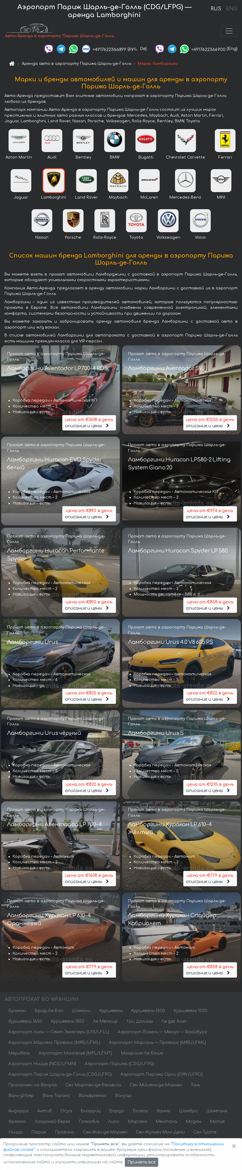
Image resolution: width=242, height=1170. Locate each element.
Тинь (195, 1085)
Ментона (166, 1121)
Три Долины (139, 1021)
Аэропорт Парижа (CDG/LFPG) (119, 1064)
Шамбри (188, 1111)
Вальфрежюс (93, 1095)
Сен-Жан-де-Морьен (105, 1132)
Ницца (15, 1132)
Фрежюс (17, 1121)
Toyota (136, 237)
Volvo (200, 237)
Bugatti (145, 157)
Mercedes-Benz (185, 197)
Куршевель (110, 1011)
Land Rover (86, 197)
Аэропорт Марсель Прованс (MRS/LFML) (54, 1042)
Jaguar (21, 197)
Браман (17, 1011)
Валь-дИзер (21, 1095)
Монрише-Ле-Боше (142, 1053)
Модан (193, 1121)
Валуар (123, 1095)
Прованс (64, 1132)
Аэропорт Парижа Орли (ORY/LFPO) (161, 1074)
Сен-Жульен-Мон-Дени (160, 1132)
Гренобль (89, 1121)
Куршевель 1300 (148, 1011)
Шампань (216, 1111)
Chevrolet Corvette (185, 157)
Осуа (66, 1111)
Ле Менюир (105, 1021)
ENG (231, 8)
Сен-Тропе (204, 1132)
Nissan (41, 237)
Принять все (141, 1162)
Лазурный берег (52, 1121)
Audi (52, 157)
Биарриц (91, 1111)
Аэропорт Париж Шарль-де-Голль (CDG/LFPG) (60, 1074)
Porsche (73, 237)
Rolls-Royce (104, 237)
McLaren (149, 197)
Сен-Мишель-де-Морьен (156, 1085)
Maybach (118, 197)
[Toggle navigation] (229, 31)
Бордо (116, 1111)
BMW (115, 157)
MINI (221, 197)
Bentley (83, 157)
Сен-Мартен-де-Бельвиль (93, 1085)
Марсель (137, 1121)
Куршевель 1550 (190, 1011)
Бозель (140, 1111)
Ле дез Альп (174, 1021)
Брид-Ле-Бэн (49, 1011)
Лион (113, 1121)
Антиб (44, 1111)
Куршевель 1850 (67, 1021)
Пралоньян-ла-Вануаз (32, 1085)
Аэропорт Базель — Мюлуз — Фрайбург (162, 1032)
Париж (38, 1132)
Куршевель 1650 (25, 1021)
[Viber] (48, 49)
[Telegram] (61, 49)
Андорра (18, 1111)
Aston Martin (19, 157)
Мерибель (19, 1053)
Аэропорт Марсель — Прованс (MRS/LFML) (157, 1042)
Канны (163, 1111)
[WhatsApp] (73, 49)
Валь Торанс (56, 1095)
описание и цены (89, 422)
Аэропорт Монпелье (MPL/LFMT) (75, 1053)
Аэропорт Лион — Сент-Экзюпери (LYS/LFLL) (58, 1032)
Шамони (81, 1011)
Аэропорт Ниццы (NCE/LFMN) (42, 1064)
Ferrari (225, 157)
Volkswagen (168, 237)
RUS (216, 8)
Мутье (217, 1121)
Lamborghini (53, 197)
